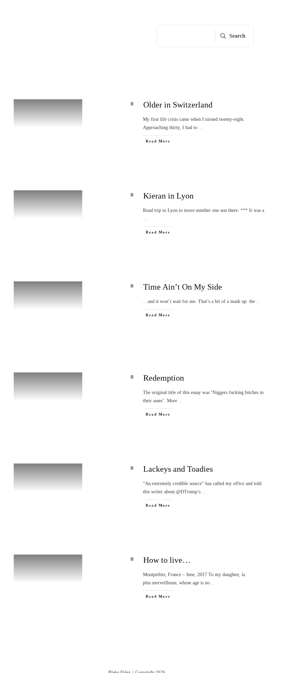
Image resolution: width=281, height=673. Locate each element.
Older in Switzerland (177, 104)
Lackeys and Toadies (178, 469)
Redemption (163, 377)
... (201, 127)
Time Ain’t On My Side (182, 286)
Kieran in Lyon (168, 195)
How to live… (167, 560)
